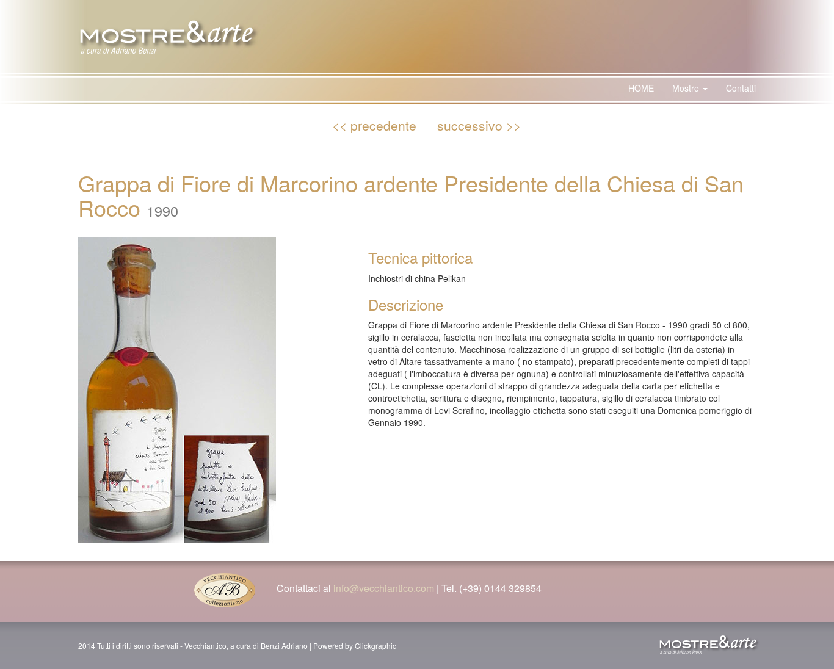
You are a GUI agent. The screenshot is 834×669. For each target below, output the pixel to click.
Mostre (687, 88)
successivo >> (479, 125)
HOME (641, 88)
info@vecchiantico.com (383, 588)
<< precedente (374, 125)
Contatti (741, 88)
